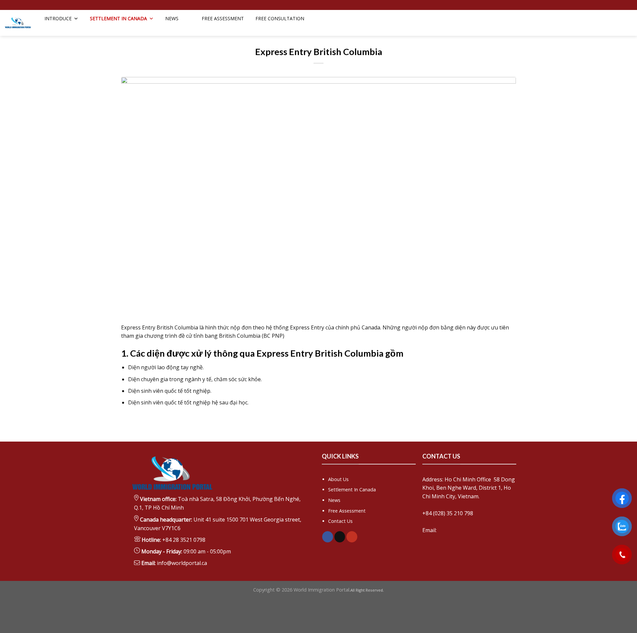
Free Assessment (347, 511)
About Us (338, 479)
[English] (617, 28)
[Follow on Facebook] (327, 536)
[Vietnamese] (626, 28)
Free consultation (279, 18)
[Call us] (15, 5)
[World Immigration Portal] (18, 23)
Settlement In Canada (352, 489)
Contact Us (340, 521)
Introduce (58, 18)
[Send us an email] (8, 5)
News (171, 18)
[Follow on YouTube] (351, 536)
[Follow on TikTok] (339, 536)
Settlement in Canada (118, 18)
